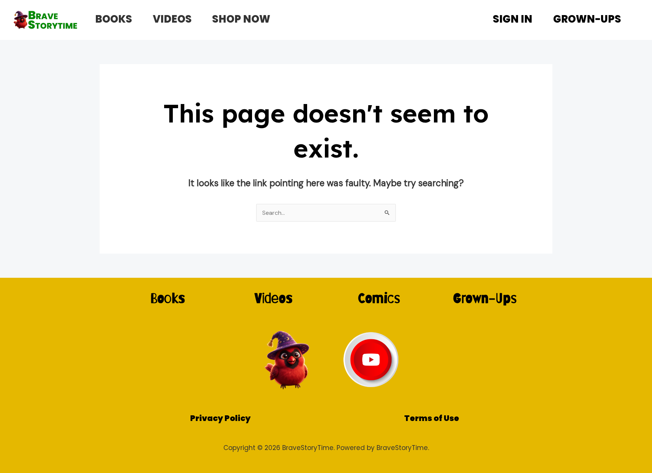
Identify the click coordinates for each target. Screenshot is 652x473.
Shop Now (241, 19)
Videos (172, 19)
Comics (379, 297)
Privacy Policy (220, 418)
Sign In (512, 19)
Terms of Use (431, 418)
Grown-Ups (587, 19)
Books (113, 19)
